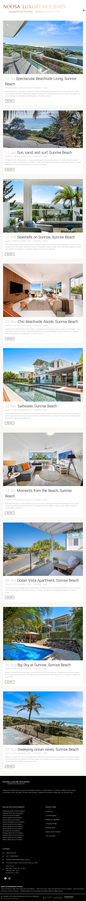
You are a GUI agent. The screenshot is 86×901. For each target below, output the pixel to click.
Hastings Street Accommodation (13, 813)
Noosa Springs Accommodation (13, 826)
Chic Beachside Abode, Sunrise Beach (48, 321)
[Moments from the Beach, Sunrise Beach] (43, 459)
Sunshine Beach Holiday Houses (52, 891)
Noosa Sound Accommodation (12, 824)
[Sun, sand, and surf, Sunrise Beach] (43, 129)
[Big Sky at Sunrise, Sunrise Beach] (43, 633)
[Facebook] (5, 878)
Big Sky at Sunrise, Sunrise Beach (44, 665)
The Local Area (50, 836)
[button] (83, 10)
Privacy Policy (14, 898)
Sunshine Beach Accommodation (13, 835)
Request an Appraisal (52, 819)
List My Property (51, 815)
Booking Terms (50, 828)
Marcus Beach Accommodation (13, 840)
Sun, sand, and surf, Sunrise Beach (44, 152)
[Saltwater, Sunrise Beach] (43, 375)
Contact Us (49, 811)
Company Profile (51, 824)
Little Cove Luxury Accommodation (23, 889)
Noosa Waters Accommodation (13, 829)
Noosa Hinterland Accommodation (13, 822)
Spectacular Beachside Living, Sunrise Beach (40, 81)
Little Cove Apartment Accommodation (60, 889)
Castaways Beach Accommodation (14, 811)
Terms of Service (5, 898)
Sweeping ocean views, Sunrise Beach (48, 749)
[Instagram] (9, 878)
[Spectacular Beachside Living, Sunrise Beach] (43, 47)
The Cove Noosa (6, 889)
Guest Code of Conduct (53, 832)
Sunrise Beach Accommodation (12, 837)
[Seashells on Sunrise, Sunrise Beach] (43, 205)
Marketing (35, 896)
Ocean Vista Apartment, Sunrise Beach (48, 580)
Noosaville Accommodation (11, 831)
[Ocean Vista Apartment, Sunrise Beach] (43, 549)
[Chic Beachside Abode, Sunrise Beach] (43, 290)
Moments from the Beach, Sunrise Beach (38, 493)
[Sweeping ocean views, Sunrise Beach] (43, 718)
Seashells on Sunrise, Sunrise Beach (46, 237)
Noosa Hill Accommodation (11, 820)
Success (29, 896)
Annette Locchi (26, 88)
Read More (10, 101)
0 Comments (37, 88)
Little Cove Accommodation (11, 815)
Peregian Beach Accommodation (13, 833)
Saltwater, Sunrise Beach (37, 406)
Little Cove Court (41, 889)
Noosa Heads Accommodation (12, 818)
